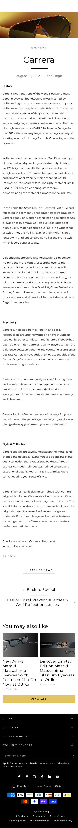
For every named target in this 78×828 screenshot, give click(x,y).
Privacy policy (39, 816)
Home (33, 48)
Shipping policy (17, 820)
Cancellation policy (62, 820)
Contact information (39, 820)
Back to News (41, 570)
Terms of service (58, 816)
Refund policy (22, 816)
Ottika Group (43, 811)
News (42, 48)
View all (39, 699)
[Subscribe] (74, 756)
